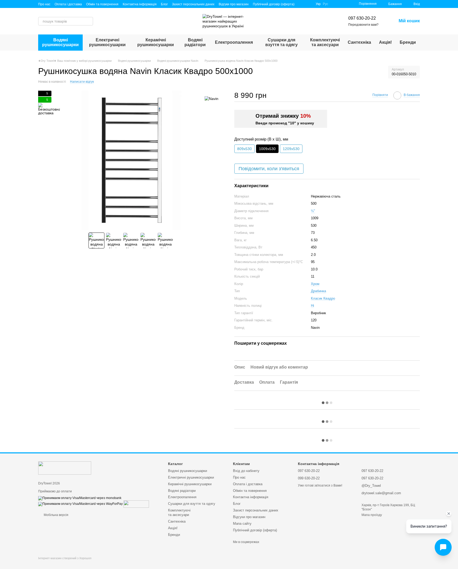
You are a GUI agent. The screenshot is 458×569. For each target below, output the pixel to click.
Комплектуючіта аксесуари (325, 42)
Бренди (408, 42)
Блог (164, 4)
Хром (315, 284)
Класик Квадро (323, 298)
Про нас (44, 4)
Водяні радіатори (195, 42)
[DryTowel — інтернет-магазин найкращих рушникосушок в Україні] (64, 468)
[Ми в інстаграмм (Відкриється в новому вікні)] (308, 4)
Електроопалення (234, 42)
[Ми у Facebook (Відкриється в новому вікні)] (302, 4)
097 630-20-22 (362, 18)
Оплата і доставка (68, 4)
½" (313, 211)
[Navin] (211, 98)
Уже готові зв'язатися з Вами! (320, 485)
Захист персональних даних (193, 4)
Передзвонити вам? (363, 25)
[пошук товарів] (89, 21)
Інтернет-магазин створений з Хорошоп (64, 558)
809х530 (244, 149)
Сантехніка (359, 42)
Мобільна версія (55, 515)
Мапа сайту (242, 524)
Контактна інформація (140, 4)
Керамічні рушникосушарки (155, 42)
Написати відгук (82, 82)
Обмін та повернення (102, 4)
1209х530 (291, 149)
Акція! (385, 42)
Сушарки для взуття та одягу (281, 42)
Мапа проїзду (372, 515)
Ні (312, 306)
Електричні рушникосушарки (107, 42)
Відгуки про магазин (234, 4)
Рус (325, 4)
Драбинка (318, 291)
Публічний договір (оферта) (273, 4)
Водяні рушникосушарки (60, 42)
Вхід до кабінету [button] (246, 471)
